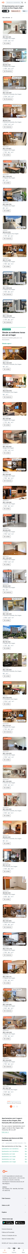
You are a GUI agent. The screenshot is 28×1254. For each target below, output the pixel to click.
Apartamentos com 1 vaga (8, 1159)
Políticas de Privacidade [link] (8, 1232)
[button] (14, 1198)
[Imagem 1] (14, 32)
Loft (3, 1143)
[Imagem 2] (15, 32)
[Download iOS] (20, 1223)
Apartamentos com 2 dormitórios (10, 1148)
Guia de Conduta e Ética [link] (8, 1238)
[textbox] (15, 2)
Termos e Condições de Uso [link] (9, 1235)
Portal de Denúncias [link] (7, 1229)
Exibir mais (4, 1132)
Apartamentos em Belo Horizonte (14, 1143)
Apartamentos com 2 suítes (9, 1156)
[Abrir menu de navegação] (25, 2)
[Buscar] (22, 2)
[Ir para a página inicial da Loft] (4, 2)
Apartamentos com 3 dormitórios (10, 1151)
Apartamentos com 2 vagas (9, 1161)
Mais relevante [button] (6, 17)
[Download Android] (8, 1223)
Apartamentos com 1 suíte (8, 1154)
